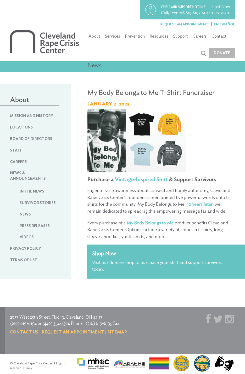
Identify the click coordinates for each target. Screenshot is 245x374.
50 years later (199, 204)
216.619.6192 (189, 12)
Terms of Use (23, 260)
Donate (222, 53)
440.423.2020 (217, 12)
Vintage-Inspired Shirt (141, 179)
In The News (32, 191)
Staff (16, 150)
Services (112, 36)
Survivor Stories (38, 202)
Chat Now (221, 6)
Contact (219, 36)
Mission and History (31, 115)
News (25, 214)
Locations (21, 127)
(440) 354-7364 (56, 323)
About (94, 36)
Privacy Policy (25, 248)
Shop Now (104, 253)
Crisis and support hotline (183, 7)
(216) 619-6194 (23, 323)
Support (180, 36)
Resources (159, 36)
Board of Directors (31, 138)
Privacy (27, 368)
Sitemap (117, 331)
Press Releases (35, 225)
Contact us (24, 331)
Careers (200, 36)
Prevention (135, 36)
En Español (224, 24)
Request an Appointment (184, 24)
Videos (27, 237)
